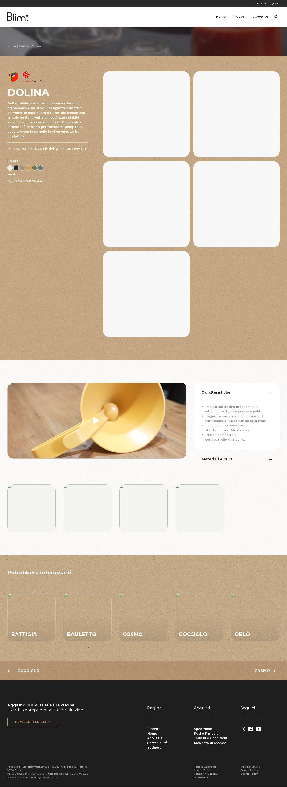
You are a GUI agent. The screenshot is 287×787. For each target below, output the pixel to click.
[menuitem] (268, 3)
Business (154, 747)
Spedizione (203, 729)
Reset (11, 174)
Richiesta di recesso (210, 743)
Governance (201, 777)
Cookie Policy (249, 773)
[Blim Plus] (17, 16)
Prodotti (240, 16)
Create (24, 46)
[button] (277, 17)
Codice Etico (202, 770)
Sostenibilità (157, 743)
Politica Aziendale (205, 766)
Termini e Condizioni (210, 738)
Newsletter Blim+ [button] (33, 722)
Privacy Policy (249, 770)
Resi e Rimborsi (206, 733)
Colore (12, 161)
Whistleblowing (250, 766)
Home (221, 16)
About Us (261, 16)
